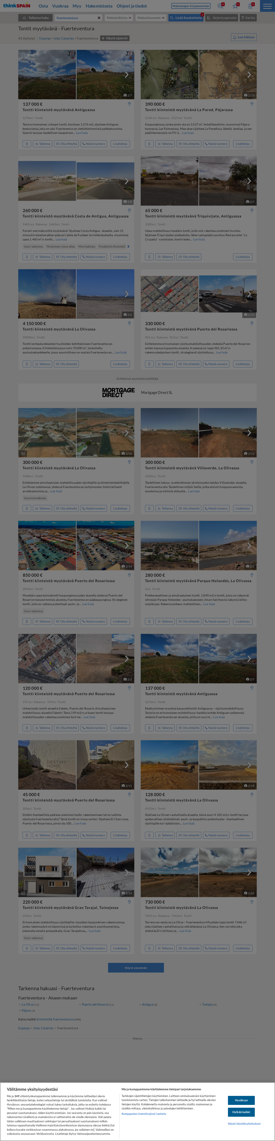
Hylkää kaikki (241, 1112)
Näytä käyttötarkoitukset (244, 1123)
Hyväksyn (241, 1100)
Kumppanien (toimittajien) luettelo (144, 1113)
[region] (137, 1111)
